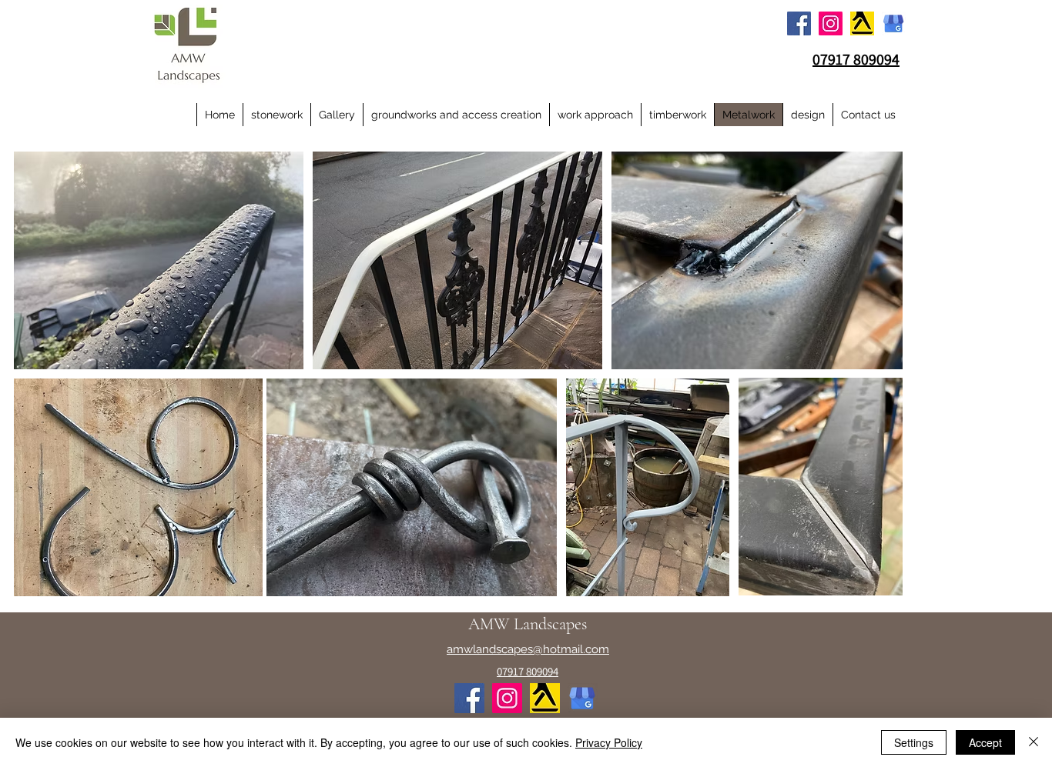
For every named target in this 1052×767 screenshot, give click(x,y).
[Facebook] (799, 23)
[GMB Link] (894, 23)
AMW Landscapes (527, 624)
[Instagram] (831, 23)
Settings (913, 742)
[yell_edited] (862, 23)
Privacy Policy (608, 742)
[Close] (1033, 742)
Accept (985, 742)
